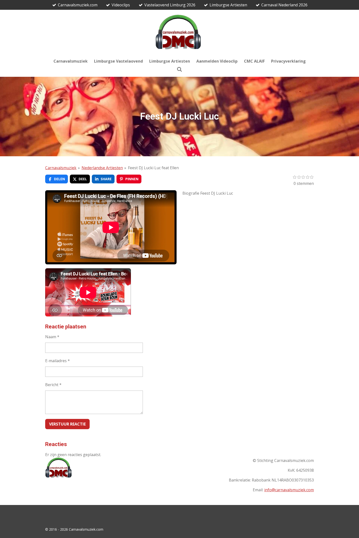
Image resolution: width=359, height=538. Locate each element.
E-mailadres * (57, 360)
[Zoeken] (179, 69)
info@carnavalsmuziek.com (289, 490)
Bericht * (53, 384)
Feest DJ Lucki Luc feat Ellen (153, 167)
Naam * (52, 336)
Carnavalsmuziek (60, 167)
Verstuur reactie (67, 424)
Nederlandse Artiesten (102, 167)
